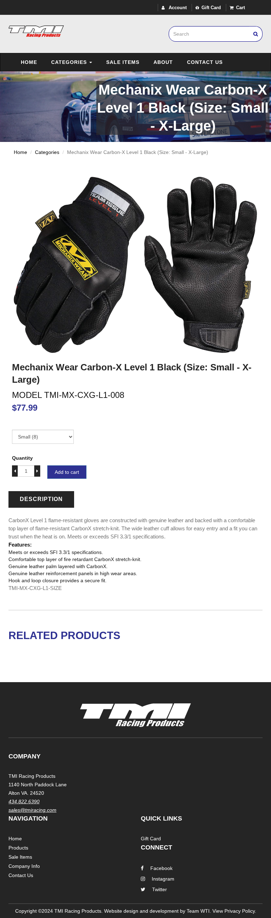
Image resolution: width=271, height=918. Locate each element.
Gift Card (211, 7)
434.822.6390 (24, 801)
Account (177, 7)
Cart (240, 7)
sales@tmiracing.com (32, 810)
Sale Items (122, 62)
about (163, 62)
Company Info (24, 866)
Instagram (163, 879)
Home (29, 62)
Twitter (159, 889)
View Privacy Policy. (234, 911)
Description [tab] (41, 499)
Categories (70, 62)
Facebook (161, 868)
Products (18, 848)
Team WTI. (199, 911)
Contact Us (205, 62)
